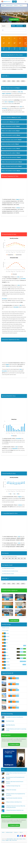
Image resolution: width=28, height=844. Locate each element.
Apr (20, 38)
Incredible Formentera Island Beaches (14, 717)
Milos (9, 583)
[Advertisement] (14, 225)
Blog (3, 769)
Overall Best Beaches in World (8, 573)
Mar (14, 38)
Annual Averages (5, 630)
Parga (13, 583)
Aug (25, 558)
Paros (21, 5)
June (7, 649)
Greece (15, 5)
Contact (20, 838)
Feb (9, 38)
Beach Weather (10, 838)
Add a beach (14, 840)
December (8, 668)
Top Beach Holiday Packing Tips (13, 785)
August (7, 655)
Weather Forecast (5, 627)
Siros (18, 583)
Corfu (4, 583)
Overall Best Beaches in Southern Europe (10, 571)
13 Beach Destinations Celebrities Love (14, 810)
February (7, 636)
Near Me (13, 25)
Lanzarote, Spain (12, 682)
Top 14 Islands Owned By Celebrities (14, 798)
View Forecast (14, 19)
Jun (18, 558)
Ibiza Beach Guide (10, 721)
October (7, 661)
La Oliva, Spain (11, 700)
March (7, 639)
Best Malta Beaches (10, 725)
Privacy (3, 840)
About (15, 838)
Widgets (7, 840)
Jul (21, 558)
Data (17, 838)
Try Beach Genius (14, 744)
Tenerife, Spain (11, 676)
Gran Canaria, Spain (12, 705)
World (3, 5)
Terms (24, 838)
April (7, 642)
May (25, 38)
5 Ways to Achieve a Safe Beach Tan (14, 802)
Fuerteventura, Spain (13, 688)
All (24, 25)
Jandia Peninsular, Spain (13, 694)
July (6, 652)
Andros (22, 583)
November (8, 664)
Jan (3, 38)
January (7, 633)
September (8, 658)
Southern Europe (9, 5)
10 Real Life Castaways (11, 789)
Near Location (19, 25)
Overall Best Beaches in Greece (8, 568)
